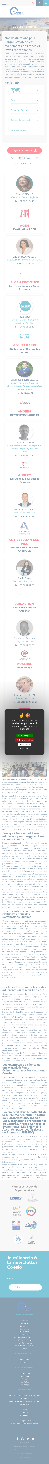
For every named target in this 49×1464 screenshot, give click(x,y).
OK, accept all (25, 735)
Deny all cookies (25, 740)
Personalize (25, 745)
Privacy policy (24, 749)
